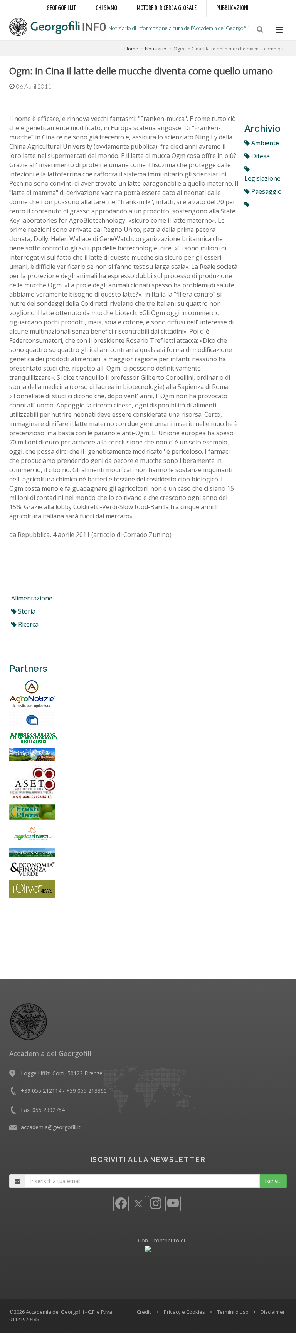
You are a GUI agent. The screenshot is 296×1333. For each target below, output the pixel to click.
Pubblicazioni (232, 8)
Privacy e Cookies (184, 1311)
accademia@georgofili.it (51, 1127)
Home (131, 48)
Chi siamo (106, 8)
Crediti (144, 1311)
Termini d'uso (233, 1311)
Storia (26, 611)
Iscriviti (273, 1181)
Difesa (260, 156)
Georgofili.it (61, 8)
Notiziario (155, 48)
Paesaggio (266, 191)
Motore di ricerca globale (167, 8)
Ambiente (264, 143)
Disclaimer (273, 1311)
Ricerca (28, 624)
